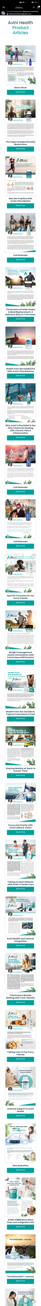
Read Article (20, 92)
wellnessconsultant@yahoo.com (20, 14)
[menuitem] (3, 7)
